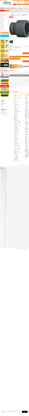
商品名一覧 (2, 174)
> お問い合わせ (6, 115)
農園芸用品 (15, 142)
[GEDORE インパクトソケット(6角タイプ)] (11, 42)
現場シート (2, 105)
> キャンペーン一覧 (5, 97)
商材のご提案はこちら (1, 184)
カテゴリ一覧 (2, 10)
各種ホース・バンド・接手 (18, 94)
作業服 (2, 104)
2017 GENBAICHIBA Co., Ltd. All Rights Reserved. (21, 248)
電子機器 (26, 145)
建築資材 (15, 132)
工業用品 (2, 16)
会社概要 (1, 171)
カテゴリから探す (15, 92)
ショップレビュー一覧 (1, 190)
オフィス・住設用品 (17, 148)
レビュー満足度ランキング (1, 198)
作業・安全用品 (16, 104)
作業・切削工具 (3, 103)
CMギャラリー (6, 198)
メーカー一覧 (2, 179)
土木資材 (2, 23)
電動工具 (2, 102)
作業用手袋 (2, 101)
